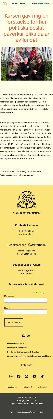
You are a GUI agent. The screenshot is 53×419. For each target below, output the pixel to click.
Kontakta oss (12, 387)
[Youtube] (34, 376)
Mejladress (10, 296)
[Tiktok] (42, 376)
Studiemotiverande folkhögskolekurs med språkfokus (29, 356)
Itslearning (42, 387)
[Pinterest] (26, 376)
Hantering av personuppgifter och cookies (27, 412)
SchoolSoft (27, 387)
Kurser (15, 3)
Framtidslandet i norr (15, 344)
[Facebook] (18, 376)
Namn (7, 308)
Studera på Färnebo (39, 3)
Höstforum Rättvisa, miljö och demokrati (23, 352)
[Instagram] (11, 376)
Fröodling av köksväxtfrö (17, 348)
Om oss (23, 3)
